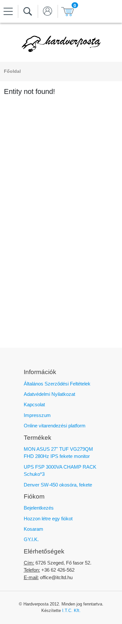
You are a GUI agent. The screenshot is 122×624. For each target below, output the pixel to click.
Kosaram (33, 529)
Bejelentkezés (39, 508)
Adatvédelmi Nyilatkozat (49, 394)
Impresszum (37, 415)
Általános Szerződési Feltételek (57, 383)
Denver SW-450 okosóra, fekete (58, 485)
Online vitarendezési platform (55, 425)
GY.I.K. (31, 539)
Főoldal (12, 71)
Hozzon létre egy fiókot (48, 518)
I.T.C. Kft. (71, 610)
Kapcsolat (34, 404)
